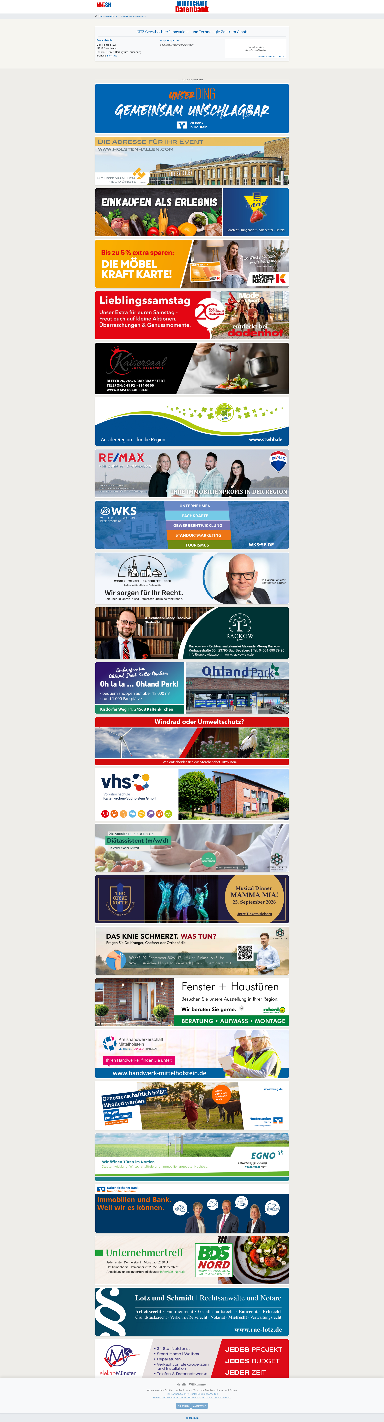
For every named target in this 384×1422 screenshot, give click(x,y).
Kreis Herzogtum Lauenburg (133, 16)
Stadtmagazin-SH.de (108, 16)
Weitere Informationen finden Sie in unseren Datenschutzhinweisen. (192, 1397)
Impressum (192, 1417)
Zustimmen (199, 1405)
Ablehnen (183, 1405)
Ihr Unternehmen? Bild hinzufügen (271, 56)
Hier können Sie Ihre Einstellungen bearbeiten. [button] (192, 1394)
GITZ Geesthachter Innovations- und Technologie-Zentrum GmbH (192, 31)
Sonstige (112, 55)
